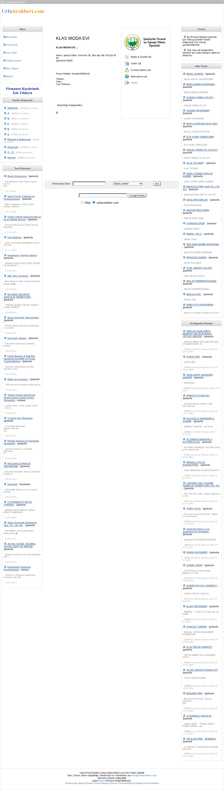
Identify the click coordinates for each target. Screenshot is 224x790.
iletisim (9, 76)
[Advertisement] (127, 14)
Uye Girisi (11, 52)
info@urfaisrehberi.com (144, 775)
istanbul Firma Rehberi (147, 783)
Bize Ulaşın (12, 68)
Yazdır (134, 82)
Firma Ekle (12, 45)
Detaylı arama (13, 60)
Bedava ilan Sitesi (74, 783)
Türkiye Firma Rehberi (97, 783)
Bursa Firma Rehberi (122, 783)
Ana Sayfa (11, 37)
